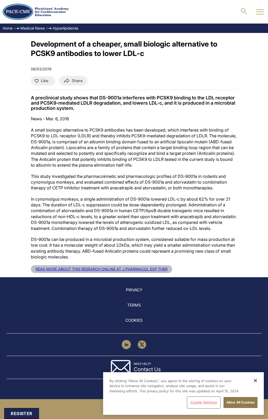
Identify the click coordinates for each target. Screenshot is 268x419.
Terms (134, 305)
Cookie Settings (204, 402)
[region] (183, 393)
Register (21, 413)
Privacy (134, 289)
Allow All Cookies (240, 402)
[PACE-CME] (36, 12)
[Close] (255, 380)
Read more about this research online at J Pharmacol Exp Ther (102, 269)
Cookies (134, 320)
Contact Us (147, 369)
